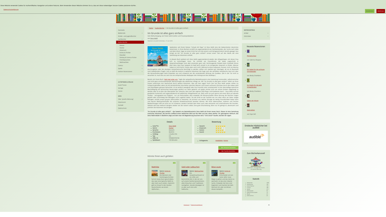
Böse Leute (216, 167)
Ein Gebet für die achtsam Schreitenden (256, 70)
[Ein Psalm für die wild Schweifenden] (248, 80)
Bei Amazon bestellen (228, 147)
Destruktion (251, 110)
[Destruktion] (248, 105)
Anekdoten (219, 140)
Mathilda (155, 167)
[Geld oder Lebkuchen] (185, 173)
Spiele (120, 68)
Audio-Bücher (159, 28)
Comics (120, 65)
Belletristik (121, 33)
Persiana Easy (251, 56)
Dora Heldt (154, 38)
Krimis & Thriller (125, 53)
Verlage (120, 88)
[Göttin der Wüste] (248, 96)
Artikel (246, 33)
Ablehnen (380, 11)
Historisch (123, 50)
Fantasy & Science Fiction (128, 57)
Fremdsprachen (125, 60)
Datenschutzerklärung (196, 205)
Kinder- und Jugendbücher (127, 36)
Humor (171, 128)
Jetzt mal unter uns (171, 79)
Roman (122, 45)
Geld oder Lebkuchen (191, 167)
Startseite (121, 30)
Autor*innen (122, 85)
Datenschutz (122, 108)
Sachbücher (122, 39)
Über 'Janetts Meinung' (125, 99)
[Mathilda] (155, 173)
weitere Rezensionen (125, 71)
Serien (120, 91)
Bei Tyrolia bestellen (228, 151)
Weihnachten (199, 171)
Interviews (247, 36)
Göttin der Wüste (252, 101)
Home (151, 28)
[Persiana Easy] (248, 51)
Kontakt (120, 105)
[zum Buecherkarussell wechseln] (256, 161)
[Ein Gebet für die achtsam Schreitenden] (248, 65)
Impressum (122, 102)
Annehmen (369, 11)
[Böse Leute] (214, 173)
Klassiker (123, 55)
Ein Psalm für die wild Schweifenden (254, 86)
